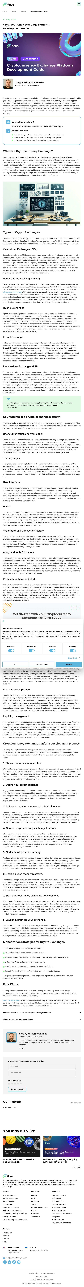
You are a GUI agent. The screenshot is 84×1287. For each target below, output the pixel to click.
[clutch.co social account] (14, 1262)
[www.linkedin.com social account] (9, 1262)
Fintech (34, 1195)
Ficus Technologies (11, 1000)
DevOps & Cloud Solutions (61, 1223)
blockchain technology (12, 292)
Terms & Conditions (42, 1276)
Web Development (10, 1195)
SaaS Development (59, 1207)
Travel (33, 1204)
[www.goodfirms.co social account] (18, 1262)
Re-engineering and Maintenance (15, 1220)
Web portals (56, 1198)
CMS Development (59, 1204)
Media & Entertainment (39, 1207)
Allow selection (42, 664)
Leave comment (17, 1089)
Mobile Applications (59, 1195)
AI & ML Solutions (58, 1220)
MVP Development (58, 1211)
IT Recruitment (8, 1204)
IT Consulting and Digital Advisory (15, 1214)
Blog (4, 1242)
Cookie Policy (34, 1273)
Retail (33, 1198)
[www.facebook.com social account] (5, 1262)
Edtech (33, 1211)
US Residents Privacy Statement (42, 1280)
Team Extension (9, 1201)
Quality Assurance (9, 1217)
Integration (56, 1217)
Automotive (35, 1217)
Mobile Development (10, 1198)
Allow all (69, 664)
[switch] (32, 650)
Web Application (58, 1201)
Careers (6, 1239)
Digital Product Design (11, 1207)
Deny (15, 664)
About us (6, 1236)
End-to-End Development (12, 1211)
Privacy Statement (48, 1273)
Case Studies (7, 1233)
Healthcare (35, 1201)
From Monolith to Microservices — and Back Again (20, 1160)
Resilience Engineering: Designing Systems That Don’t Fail (60, 1160)
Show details (72, 658)
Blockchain (35, 1214)
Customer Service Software (62, 1214)
